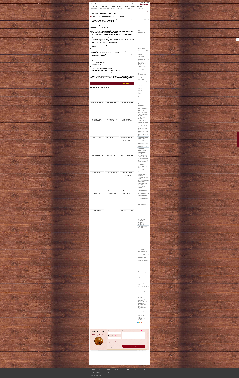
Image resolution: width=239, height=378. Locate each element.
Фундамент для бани (142, 249)
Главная (93, 369)
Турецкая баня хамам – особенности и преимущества (142, 227)
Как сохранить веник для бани (143, 26)
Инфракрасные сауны (142, 288)
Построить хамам (141, 246)
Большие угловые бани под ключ (142, 95)
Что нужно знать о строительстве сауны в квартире (142, 84)
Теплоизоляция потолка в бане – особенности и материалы (143, 53)
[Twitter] (138, 323)
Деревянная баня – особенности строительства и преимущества (142, 313)
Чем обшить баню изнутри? (141, 276)
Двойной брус (141, 169)
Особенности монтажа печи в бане (142, 184)
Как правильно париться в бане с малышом (143, 23)
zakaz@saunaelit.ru (129, 4)
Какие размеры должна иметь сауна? (143, 234)
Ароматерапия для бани (143, 28)
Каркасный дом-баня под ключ (143, 123)
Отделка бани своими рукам (142, 270)
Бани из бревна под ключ (143, 150)
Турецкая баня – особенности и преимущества (141, 223)
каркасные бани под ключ (103, 30)
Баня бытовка (141, 148)
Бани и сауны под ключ (142, 146)
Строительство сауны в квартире (143, 115)
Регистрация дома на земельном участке (142, 252)
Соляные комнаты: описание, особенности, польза (143, 33)
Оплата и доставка (129, 7)
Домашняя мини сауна (142, 101)
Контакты (140, 7)
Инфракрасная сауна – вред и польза (142, 231)
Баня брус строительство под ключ (143, 129)
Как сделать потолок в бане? (142, 167)
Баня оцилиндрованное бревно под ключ (143, 138)
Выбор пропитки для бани (143, 193)
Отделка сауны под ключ (143, 120)
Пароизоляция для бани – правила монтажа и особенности (143, 199)
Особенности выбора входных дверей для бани (143, 191)
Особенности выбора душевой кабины (142, 196)
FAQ (122, 369)
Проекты (119, 7)
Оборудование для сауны (143, 215)
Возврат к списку (93, 325)
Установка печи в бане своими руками (142, 273)
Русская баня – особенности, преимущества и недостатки (141, 218)
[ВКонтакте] (137, 323)
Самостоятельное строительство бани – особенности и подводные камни (143, 308)
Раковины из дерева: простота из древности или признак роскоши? (142, 300)
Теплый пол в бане (141, 164)
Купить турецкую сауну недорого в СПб (142, 243)
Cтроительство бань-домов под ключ (142, 106)
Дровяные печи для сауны (143, 286)
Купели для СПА (141, 30)
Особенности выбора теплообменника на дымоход (142, 296)
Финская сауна (141, 293)
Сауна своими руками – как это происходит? (143, 290)
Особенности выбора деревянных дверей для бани (143, 283)
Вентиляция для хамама (143, 44)
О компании (106, 372)
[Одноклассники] (139, 323)
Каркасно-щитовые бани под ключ (143, 153)
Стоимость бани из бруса (143, 81)
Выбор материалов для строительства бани (143, 304)
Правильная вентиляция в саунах (143, 255)
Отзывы (116, 369)
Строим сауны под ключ (143, 202)
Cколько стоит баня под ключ (143, 144)
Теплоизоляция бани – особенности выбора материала (142, 206)
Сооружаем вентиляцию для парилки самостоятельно (143, 47)
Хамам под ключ (141, 90)
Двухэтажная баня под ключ (142, 126)
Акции (135, 369)
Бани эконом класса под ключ (143, 132)
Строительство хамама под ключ (142, 240)
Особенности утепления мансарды (143, 178)
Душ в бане (140, 171)
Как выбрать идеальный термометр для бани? (143, 156)
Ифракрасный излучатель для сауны (143, 264)
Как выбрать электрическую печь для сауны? (143, 63)
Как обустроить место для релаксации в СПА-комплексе (143, 41)
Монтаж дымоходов (142, 247)
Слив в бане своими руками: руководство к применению (142, 174)
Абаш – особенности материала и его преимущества (142, 318)
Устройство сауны (141, 56)
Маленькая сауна (141, 110)
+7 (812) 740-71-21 (143, 3)
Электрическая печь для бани (143, 261)
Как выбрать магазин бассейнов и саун (142, 141)
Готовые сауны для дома (143, 108)
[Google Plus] (141, 323)
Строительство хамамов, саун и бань (143, 237)
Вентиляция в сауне (142, 100)
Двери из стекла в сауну (143, 50)
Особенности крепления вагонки (143, 267)
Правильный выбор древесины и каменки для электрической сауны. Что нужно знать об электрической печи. (143, 72)
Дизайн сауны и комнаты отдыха (143, 92)
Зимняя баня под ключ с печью (143, 135)
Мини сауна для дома (142, 103)
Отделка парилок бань (142, 208)
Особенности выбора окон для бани (143, 279)
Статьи (128, 369)
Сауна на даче (141, 79)
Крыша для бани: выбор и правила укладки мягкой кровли (143, 161)
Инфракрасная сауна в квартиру (142, 67)
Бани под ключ (104, 7)
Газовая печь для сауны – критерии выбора (143, 258)
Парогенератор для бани (143, 158)
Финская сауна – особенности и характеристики (141, 212)
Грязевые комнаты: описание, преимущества (143, 37)
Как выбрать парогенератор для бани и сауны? (143, 59)
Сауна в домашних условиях (142, 77)
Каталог (94, 7)
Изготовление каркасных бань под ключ (143, 88)
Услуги (112, 7)
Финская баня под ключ (143, 98)
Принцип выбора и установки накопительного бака (142, 187)
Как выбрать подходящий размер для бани (143, 181)
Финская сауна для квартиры (142, 118)
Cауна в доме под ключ (142, 112)
